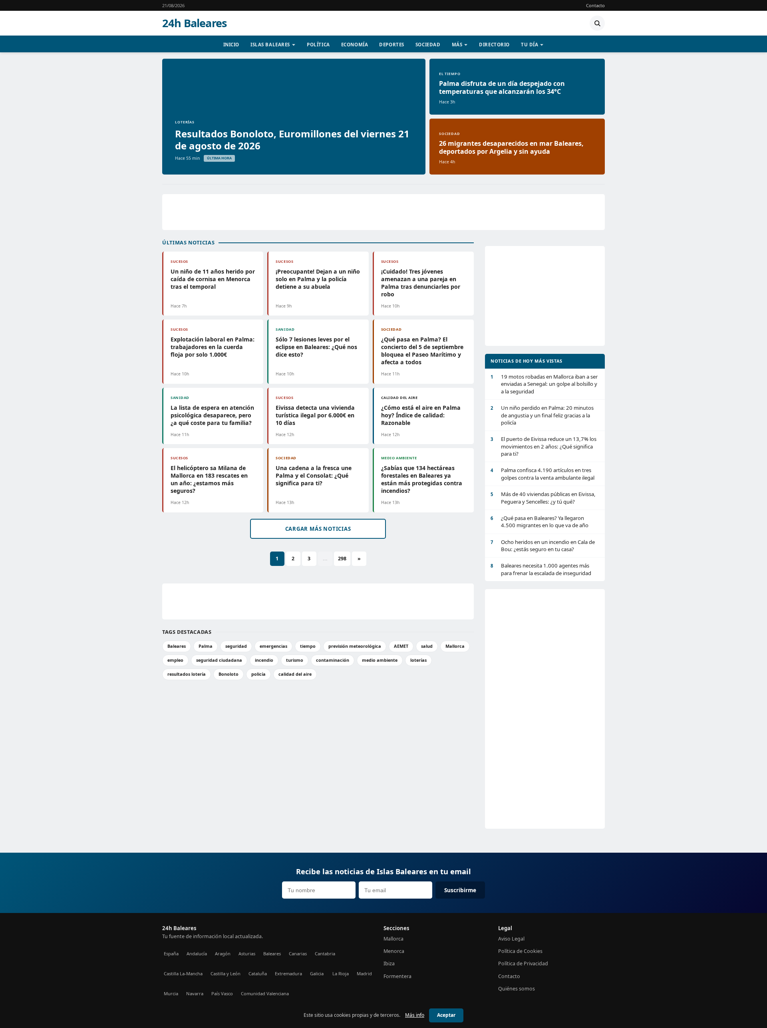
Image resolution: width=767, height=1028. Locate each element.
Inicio (231, 45)
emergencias (273, 646)
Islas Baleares (270, 45)
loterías (418, 660)
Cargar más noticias (318, 528)
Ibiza (389, 963)
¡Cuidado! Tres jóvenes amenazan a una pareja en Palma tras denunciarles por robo (420, 283)
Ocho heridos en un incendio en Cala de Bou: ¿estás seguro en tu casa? (543, 545)
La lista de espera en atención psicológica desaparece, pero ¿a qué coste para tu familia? (212, 415)
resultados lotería (186, 674)
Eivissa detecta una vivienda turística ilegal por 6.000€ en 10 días (315, 415)
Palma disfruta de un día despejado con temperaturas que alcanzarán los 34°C (502, 87)
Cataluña (257, 973)
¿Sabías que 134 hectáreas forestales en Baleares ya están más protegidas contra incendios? (421, 479)
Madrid (364, 973)
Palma (206, 646)
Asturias (246, 954)
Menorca (394, 951)
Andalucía (197, 954)
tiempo (308, 646)
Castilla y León (225, 973)
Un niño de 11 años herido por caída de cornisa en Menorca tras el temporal (213, 279)
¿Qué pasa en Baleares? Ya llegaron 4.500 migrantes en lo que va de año (539, 521)
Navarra (194, 993)
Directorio (494, 45)
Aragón (222, 954)
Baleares (176, 646)
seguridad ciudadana (219, 660)
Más (457, 45)
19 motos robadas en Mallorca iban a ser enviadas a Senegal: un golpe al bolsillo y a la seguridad (544, 384)
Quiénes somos (516, 988)
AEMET (401, 646)
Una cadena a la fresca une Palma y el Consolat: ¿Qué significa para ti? (314, 475)
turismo (294, 660)
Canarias (298, 954)
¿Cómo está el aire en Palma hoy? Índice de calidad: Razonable (421, 415)
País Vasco (222, 993)
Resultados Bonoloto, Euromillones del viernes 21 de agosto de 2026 (292, 139)
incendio (264, 660)
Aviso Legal (511, 938)
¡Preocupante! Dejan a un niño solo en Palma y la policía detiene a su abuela (318, 279)
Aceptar (446, 1015)
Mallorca (455, 646)
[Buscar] (597, 23)
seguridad (236, 646)
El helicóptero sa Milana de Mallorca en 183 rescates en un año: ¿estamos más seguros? (209, 479)
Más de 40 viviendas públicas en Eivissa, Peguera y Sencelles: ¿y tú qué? (543, 497)
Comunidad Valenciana (265, 993)
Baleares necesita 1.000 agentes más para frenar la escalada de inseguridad (541, 569)
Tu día (529, 45)
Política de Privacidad (523, 963)
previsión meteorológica (354, 646)
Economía (354, 45)
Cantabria (325, 954)
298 (342, 558)
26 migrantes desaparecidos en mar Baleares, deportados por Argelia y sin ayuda (511, 147)
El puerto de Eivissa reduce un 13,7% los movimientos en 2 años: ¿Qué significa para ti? (543, 446)
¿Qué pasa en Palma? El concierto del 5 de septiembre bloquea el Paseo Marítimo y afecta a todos (422, 350)
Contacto (595, 5)
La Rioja (340, 973)
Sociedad (428, 45)
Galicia (317, 973)
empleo (175, 660)
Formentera (397, 976)
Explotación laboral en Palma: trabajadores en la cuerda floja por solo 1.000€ (212, 346)
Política (318, 45)
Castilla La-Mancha (183, 973)
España (171, 954)
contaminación (332, 660)
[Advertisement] (383, 212)
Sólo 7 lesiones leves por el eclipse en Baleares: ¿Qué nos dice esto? (316, 346)
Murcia (171, 993)
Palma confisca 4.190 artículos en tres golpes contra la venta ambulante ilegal (542, 473)
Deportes (391, 45)
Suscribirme (460, 890)
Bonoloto (228, 674)
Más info (414, 1015)
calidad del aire (295, 674)
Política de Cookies (520, 951)
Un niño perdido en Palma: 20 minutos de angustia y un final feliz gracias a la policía (542, 415)
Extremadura (288, 973)
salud (427, 646)
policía (258, 674)
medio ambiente (379, 660)
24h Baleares (194, 23)
